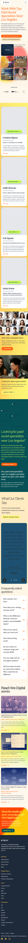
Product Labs (4, 864)
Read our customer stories (11, 517)
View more (5, 153)
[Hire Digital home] (6, 2)
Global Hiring (5, 871)
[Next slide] (23, 580)
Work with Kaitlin (13, 181)
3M (2, 905)
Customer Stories (5, 886)
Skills (2, 867)
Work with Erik (13, 232)
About (2, 898)
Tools (2, 895)
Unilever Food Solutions (7, 922)
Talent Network (5, 859)
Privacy (7, 933)
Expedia (3, 912)
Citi (2, 907)
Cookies (12, 933)
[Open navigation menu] (25, 2)
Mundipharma (4, 917)
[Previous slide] (5, 580)
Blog (2, 891)
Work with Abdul (13, 282)
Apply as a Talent (8, 392)
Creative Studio (5, 862)
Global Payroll (4, 876)
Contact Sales (7, 348)
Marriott (3, 915)
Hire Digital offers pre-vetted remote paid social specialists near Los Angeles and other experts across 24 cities (12, 484)
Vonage (3, 925)
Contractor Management (7, 879)
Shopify (3, 920)
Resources (3, 893)
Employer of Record (6, 874)
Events (2, 888)
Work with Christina (12, 131)
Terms (2, 933)
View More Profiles (8, 464)
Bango (2, 910)
